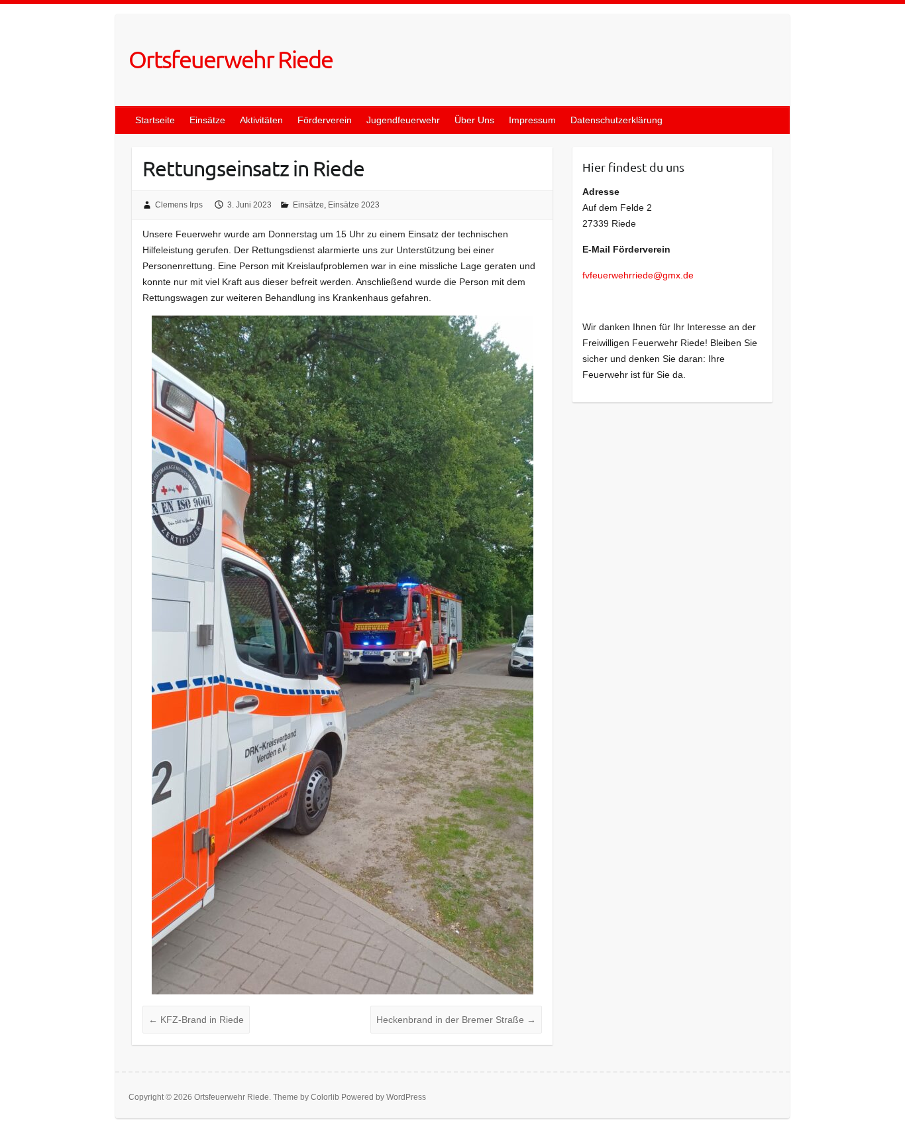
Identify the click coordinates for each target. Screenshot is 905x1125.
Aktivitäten (261, 120)
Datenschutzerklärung (616, 120)
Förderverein (324, 120)
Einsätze (207, 120)
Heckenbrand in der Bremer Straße (456, 1019)
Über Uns (474, 120)
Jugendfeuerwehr (403, 120)
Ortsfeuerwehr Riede (231, 59)
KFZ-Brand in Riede (196, 1019)
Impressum (532, 120)
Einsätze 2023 (354, 204)
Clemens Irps (179, 204)
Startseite (155, 120)
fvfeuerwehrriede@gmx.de (639, 275)
